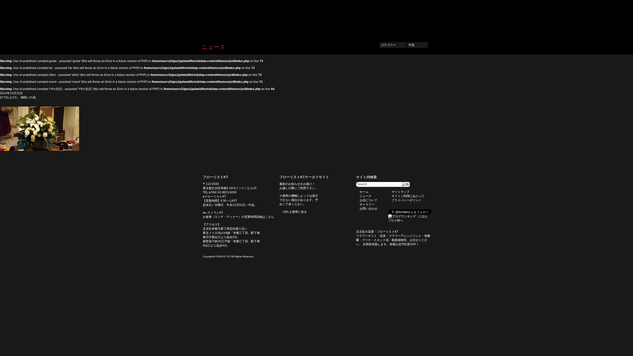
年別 (417, 45)
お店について (368, 19)
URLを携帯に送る (295, 212)
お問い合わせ (418, 19)
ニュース (345, 19)
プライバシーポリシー (406, 200)
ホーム (327, 19)
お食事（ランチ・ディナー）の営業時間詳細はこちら (238, 217)
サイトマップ (400, 192)
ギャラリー (393, 19)
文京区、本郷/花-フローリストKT (227, 19)
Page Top (225, 158)
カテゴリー (393, 45)
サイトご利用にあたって (408, 196)
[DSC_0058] (39, 150)
